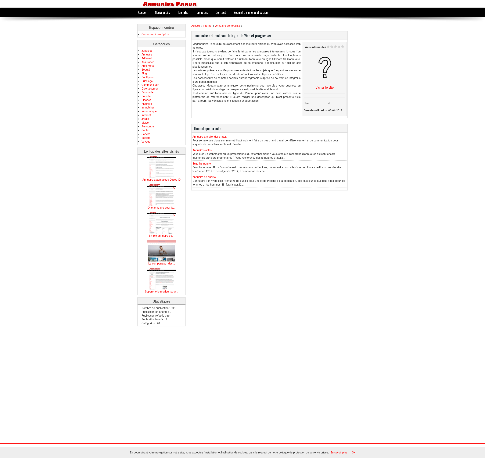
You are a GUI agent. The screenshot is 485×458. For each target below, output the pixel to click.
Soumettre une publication (251, 12)
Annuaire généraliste (227, 25)
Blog (144, 73)
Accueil (142, 12)
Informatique (149, 111)
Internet (146, 115)
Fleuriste (147, 103)
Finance (146, 100)
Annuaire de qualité (204, 177)
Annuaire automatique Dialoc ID (161, 179)
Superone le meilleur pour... (161, 291)
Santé (145, 130)
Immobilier (148, 107)
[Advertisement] (152, 386)
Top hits (182, 12)
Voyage (146, 141)
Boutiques (147, 77)
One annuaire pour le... (161, 207)
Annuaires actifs (202, 150)
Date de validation (315, 110)
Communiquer (150, 85)
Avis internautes (315, 47)
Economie (147, 92)
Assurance (148, 62)
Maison (146, 122)
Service (146, 134)
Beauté (146, 69)
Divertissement (150, 88)
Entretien (147, 96)
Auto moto (148, 66)
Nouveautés (162, 12)
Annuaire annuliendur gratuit (209, 136)
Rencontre (148, 126)
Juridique (147, 50)
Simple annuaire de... (161, 235)
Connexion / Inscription (155, 34)
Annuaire (147, 54)
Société (146, 138)
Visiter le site (324, 87)
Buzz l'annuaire (201, 163)
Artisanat (147, 58)
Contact (220, 12)
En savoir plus (338, 452)
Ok (353, 452)
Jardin (145, 119)
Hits (306, 103)
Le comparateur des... (161, 263)
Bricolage (147, 81)
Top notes (201, 12)
